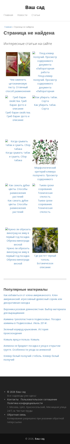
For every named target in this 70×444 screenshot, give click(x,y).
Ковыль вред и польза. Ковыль (21, 339)
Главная (8, 15)
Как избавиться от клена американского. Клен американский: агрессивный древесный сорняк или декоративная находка (33, 299)
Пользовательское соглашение (39, 399)
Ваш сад (35, 7)
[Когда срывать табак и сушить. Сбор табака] (18, 148)
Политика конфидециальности (25, 403)
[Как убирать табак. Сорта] (45, 101)
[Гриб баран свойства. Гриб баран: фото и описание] (18, 108)
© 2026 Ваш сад (16, 391)
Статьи (36, 15)
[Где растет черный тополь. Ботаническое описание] (45, 252)
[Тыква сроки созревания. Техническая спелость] (45, 196)
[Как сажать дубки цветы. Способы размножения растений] (18, 196)
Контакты (13, 399)
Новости (22, 15)
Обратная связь (16, 414)
